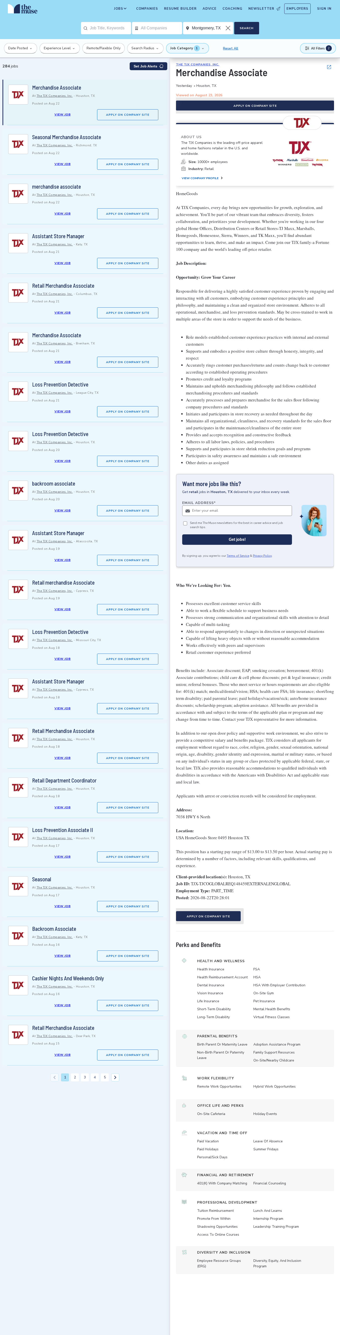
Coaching (232, 8)
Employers (297, 8)
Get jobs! (237, 539)
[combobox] (110, 28)
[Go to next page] (115, 1077)
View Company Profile (200, 178)
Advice (210, 8)
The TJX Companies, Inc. (55, 96)
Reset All (230, 48)
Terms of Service (238, 556)
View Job (63, 114)
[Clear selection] (228, 28)
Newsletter (261, 8)
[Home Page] (22, 9)
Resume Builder (180, 8)
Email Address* (199, 503)
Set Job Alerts (145, 66)
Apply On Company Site (127, 115)
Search (246, 28)
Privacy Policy (262, 556)
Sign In (324, 8)
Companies (147, 8)
